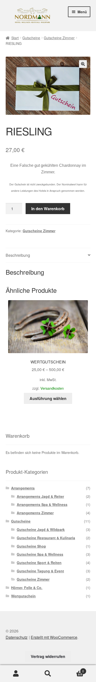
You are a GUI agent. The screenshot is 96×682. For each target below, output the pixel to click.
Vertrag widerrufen (48, 656)
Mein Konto (16, 673)
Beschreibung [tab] (18, 255)
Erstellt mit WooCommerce (54, 637)
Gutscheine (31, 37)
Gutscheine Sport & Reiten (39, 562)
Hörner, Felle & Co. (26, 587)
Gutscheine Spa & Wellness (40, 554)
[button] (83, 64)
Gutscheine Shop (31, 546)
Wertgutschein (23, 595)
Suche (48, 673)
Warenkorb (74, 669)
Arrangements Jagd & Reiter (40, 496)
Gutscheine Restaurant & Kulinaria (46, 537)
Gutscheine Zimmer (59, 37)
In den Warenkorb (47, 208)
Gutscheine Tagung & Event (40, 570)
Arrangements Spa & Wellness (42, 504)
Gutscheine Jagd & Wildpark (41, 529)
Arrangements (23, 488)
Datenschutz (17, 637)
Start (15, 37)
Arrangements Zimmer (35, 512)
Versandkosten (52, 388)
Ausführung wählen (48, 398)
